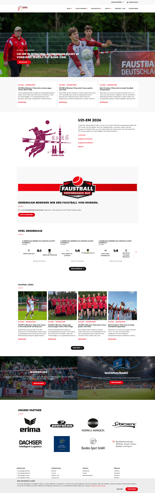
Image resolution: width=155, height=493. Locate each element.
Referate (117, 475)
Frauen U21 (55, 477)
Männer (54, 471)
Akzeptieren (132, 489)
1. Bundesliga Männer (23, 471)
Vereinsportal (133, 2)
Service (107, 8)
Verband (116, 471)
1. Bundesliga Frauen (23, 475)
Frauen (54, 473)
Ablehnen (120, 489)
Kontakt (116, 477)
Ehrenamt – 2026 (120, 8)
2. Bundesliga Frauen (23, 477)
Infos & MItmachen (26, 214)
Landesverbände (116, 2)
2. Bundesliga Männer (23, 473)
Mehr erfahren (39, 383)
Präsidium (117, 473)
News (68, 8)
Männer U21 (55, 475)
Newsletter (86, 471)
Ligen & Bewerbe (80, 8)
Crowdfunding (133, 8)
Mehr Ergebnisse (76, 268)
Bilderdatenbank (88, 475)
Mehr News (76, 348)
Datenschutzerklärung (98, 486)
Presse (85, 473)
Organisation (95, 8)
